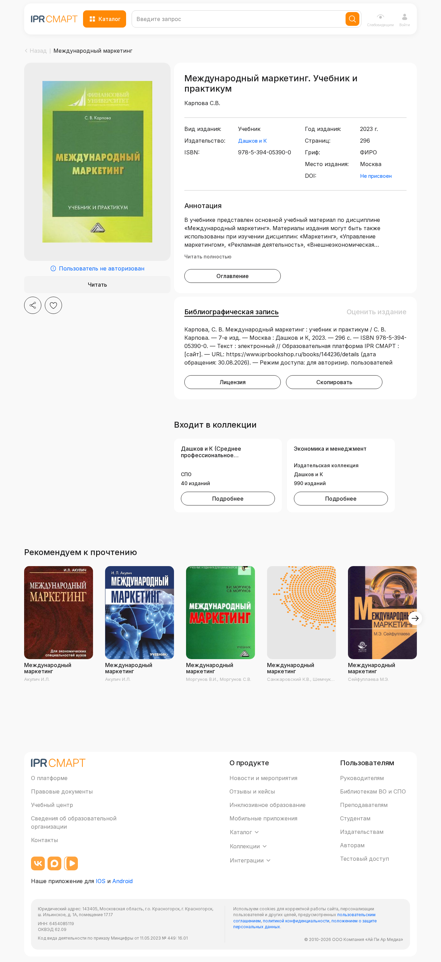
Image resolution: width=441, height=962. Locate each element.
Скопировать (334, 382)
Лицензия (232, 382)
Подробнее (228, 498)
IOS (100, 881)
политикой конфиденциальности (296, 920)
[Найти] (352, 19)
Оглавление (232, 276)
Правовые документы (62, 791)
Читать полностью (208, 256)
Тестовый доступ (364, 858)
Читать (97, 284)
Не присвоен (376, 176)
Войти (404, 25)
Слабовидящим (380, 25)
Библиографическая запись (231, 312)
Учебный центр (52, 804)
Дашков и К (252, 140)
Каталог (110, 19)
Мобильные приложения (263, 818)
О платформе (49, 778)
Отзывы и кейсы (252, 791)
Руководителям (362, 778)
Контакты (44, 840)
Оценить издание (377, 312)
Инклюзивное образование (267, 804)
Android (122, 881)
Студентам (355, 818)
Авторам (352, 845)
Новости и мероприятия (263, 778)
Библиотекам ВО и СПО (373, 791)
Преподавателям (364, 804)
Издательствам (361, 831)
